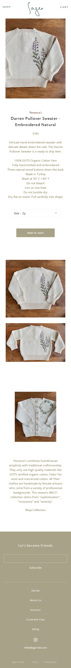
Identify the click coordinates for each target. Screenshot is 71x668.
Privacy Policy (50, 662)
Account (35, 610)
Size (16, 213)
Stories (35, 590)
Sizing (35, 629)
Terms (35, 662)
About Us (35, 600)
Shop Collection (35, 510)
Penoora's (36, 113)
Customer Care (35, 619)
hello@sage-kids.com (35, 647)
